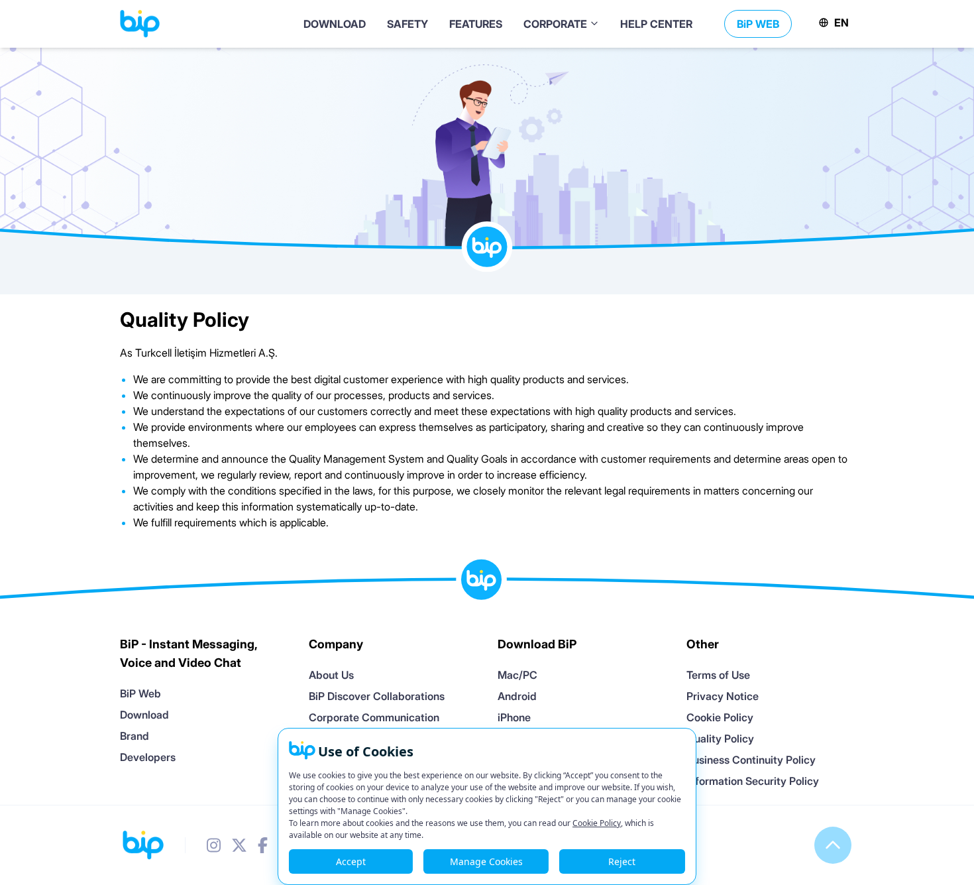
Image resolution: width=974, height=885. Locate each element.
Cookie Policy (719, 717)
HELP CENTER (656, 23)
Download (144, 714)
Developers (148, 757)
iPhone (514, 717)
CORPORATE (556, 23)
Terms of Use (718, 674)
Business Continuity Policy (751, 759)
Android (517, 696)
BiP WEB (758, 23)
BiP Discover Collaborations (377, 696)
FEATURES (475, 23)
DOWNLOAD (334, 23)
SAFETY (407, 23)
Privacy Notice (722, 696)
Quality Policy (720, 738)
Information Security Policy (752, 781)
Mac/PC (517, 674)
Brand (134, 735)
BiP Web (140, 693)
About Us (331, 674)
